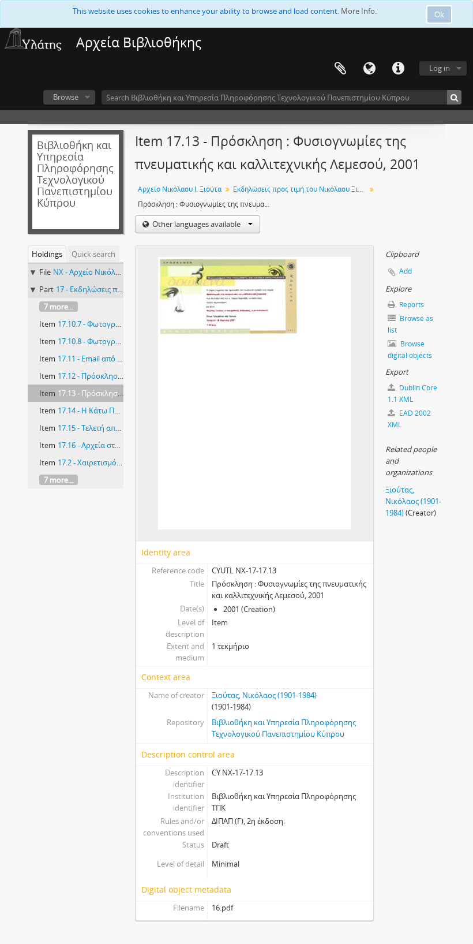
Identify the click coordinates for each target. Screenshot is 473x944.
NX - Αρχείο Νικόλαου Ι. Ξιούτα (106, 272)
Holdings (47, 254)
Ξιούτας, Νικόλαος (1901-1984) (264, 695)
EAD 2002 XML (409, 419)
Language (369, 68)
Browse (65, 97)
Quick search (93, 254)
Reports (410, 304)
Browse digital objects (410, 349)
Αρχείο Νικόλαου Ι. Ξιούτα (180, 189)
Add (405, 271)
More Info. (359, 11)
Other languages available (196, 224)
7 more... (58, 306)
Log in (439, 68)
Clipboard (340, 68)
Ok (439, 14)
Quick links (398, 68)
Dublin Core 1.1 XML (412, 393)
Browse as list (410, 324)
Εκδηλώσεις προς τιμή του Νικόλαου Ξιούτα (301, 189)
